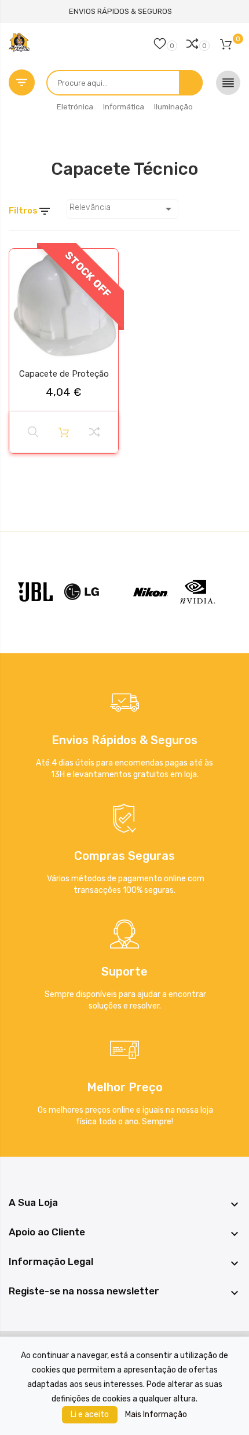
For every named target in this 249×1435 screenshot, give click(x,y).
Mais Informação (156, 1414)
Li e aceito (90, 1414)
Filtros (30, 211)
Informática (123, 106)
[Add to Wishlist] (21, 262)
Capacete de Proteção (64, 374)
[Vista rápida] (33, 432)
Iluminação (173, 106)
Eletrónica (75, 106)
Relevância (122, 209)
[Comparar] (94, 432)
